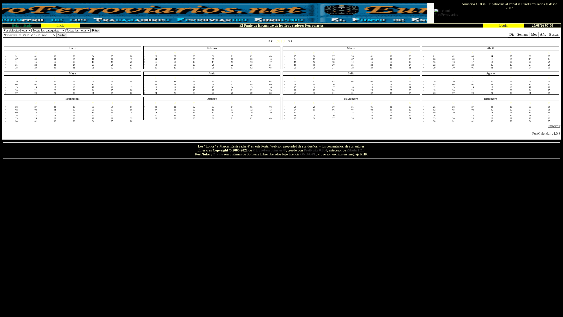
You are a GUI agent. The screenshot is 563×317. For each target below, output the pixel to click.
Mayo (72, 73)
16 (55, 62)
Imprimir (554, 126)
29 (36, 67)
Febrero (212, 48)
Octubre (212, 98)
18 (93, 62)
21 (16, 65)
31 (16, 56)
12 (112, 59)
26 (112, 65)
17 (74, 62)
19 (112, 62)
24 (74, 65)
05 (112, 56)
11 (93, 59)
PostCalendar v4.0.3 (546, 133)
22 (36, 65)
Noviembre (351, 98)
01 (36, 56)
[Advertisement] (509, 16)
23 (55, 65)
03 (74, 56)
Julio (351, 73)
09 (55, 59)
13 (131, 59)
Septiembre (73, 98)
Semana (522, 34)
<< (270, 41)
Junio (211, 73)
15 (36, 62)
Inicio (60, 25)
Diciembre (490, 98)
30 (55, 67)
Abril (490, 48)
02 (55, 56)
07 (16, 59)
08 (36, 59)
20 (131, 62)
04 (93, 56)
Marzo (351, 48)
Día (511, 34)
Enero (72, 48)
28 (16, 67)
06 (131, 56)
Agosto (490, 73)
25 (93, 65)
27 (131, 65)
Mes (534, 34)
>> (290, 41)
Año (543, 34)
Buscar (554, 34)
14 (16, 62)
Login (503, 25)
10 (74, 59)
